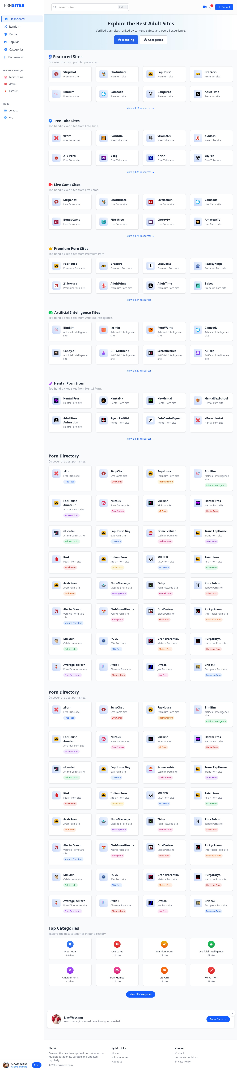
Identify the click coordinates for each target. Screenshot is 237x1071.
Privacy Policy (183, 1061)
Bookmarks (15, 57)
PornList (13, 91)
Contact (13, 110)
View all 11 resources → (141, 108)
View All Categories (141, 994)
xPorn (12, 84)
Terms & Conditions (186, 1057)
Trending (128, 40)
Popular (14, 42)
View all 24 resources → (141, 299)
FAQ (11, 117)
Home (115, 1053)
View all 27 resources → (141, 370)
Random (14, 26)
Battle (13, 34)
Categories (16, 49)
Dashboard (17, 19)
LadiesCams (16, 77)
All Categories (120, 1057)
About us (117, 1061)
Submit (226, 7)
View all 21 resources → (141, 235)
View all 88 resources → (141, 172)
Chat (36, 1065)
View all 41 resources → (141, 438)
